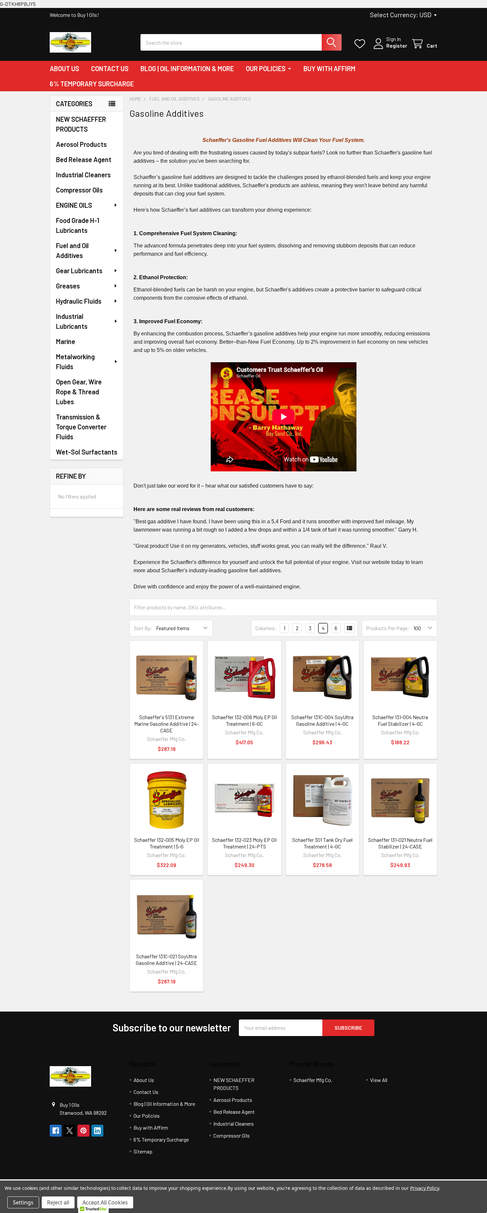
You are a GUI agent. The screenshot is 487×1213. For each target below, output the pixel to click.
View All (378, 1080)
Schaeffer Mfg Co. (313, 1080)
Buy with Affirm (329, 68)
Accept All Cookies (105, 1202)
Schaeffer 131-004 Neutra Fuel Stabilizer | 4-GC (400, 720)
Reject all (58, 1202)
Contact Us (110, 68)
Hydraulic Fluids (78, 301)
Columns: (266, 628)
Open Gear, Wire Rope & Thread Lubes (79, 392)
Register (396, 45)
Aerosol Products (81, 144)
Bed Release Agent (83, 159)
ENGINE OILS (74, 205)
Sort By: (143, 628)
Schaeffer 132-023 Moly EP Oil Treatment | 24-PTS (244, 843)
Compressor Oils (79, 190)
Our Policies (266, 68)
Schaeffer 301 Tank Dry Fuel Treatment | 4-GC (322, 843)
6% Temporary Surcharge (92, 84)
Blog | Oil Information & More (187, 68)
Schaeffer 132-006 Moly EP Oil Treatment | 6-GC (244, 720)
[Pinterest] (83, 1131)
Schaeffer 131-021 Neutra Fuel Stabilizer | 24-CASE (400, 843)
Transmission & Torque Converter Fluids (81, 427)
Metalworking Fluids (75, 361)
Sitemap (143, 1151)
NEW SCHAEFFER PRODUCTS (81, 124)
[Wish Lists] (361, 44)
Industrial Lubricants (71, 321)
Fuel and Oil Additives (72, 250)
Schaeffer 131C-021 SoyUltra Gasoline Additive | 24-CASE (166, 959)
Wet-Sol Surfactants (86, 452)
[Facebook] (56, 1131)
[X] (70, 1131)
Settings (23, 1202)
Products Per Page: (387, 628)
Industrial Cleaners (83, 175)
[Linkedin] (97, 1131)
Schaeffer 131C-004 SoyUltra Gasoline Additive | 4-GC (322, 720)
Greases (68, 286)
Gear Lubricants (79, 271)
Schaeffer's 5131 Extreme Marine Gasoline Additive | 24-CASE (166, 723)
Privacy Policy (424, 1188)
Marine (65, 341)
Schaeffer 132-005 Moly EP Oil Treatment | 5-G (166, 843)
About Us (64, 68)
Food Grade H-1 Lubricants (77, 225)
